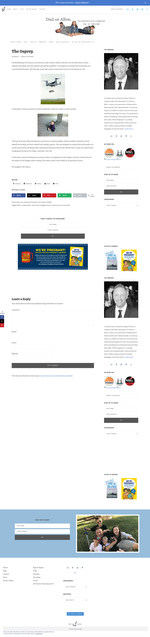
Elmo (37, 205)
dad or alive (31, 205)
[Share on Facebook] (2, 317)
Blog (4, 571)
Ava (22, 202)
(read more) (129, 129)
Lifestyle (36, 574)
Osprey (54, 205)
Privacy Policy (8, 580)
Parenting (36, 577)
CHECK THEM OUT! (82, 3)
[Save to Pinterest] (2, 325)
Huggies (43, 205)
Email (14, 343)
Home (5, 567)
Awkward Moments (31, 202)
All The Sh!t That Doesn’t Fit (43, 584)
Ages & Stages (38, 567)
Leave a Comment (27, 56)
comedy (24, 205)
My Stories (42, 202)
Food (35, 571)
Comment (16, 310)
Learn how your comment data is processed (56, 376)
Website (15, 354)
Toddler (49, 202)
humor (48, 205)
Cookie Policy (39, 633)
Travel (35, 580)
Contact (6, 574)
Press (5, 577)
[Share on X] (2, 321)
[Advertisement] (55, 281)
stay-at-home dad (63, 205)
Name (14, 332)
